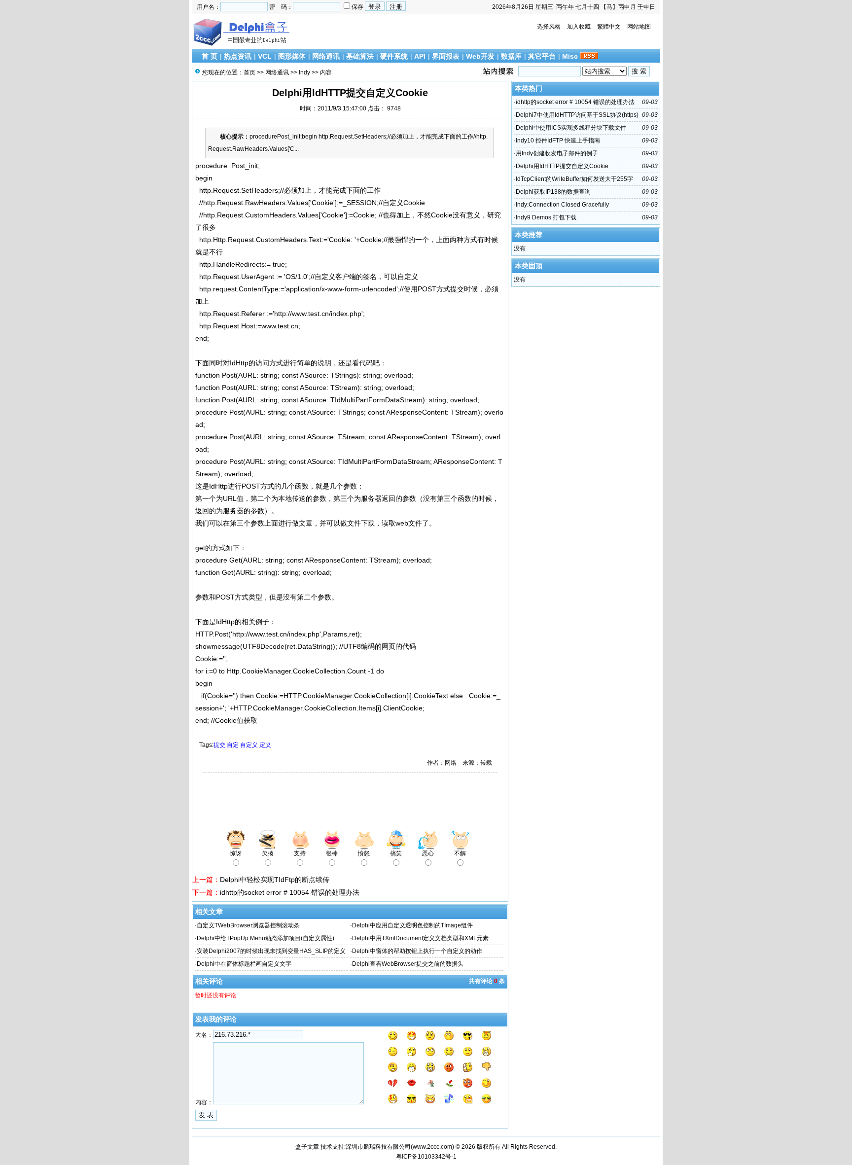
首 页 (209, 56)
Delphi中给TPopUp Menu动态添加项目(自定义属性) (265, 938)
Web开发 (480, 56)
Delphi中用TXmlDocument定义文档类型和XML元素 (420, 938)
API (420, 56)
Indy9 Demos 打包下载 (546, 217)
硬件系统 (394, 56)
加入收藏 (579, 26)
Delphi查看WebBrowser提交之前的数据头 (407, 963)
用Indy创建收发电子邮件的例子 (557, 153)
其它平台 (542, 56)
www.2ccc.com (432, 1146)
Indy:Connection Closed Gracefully (562, 204)
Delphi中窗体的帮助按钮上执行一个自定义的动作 (417, 951)
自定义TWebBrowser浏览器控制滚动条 (248, 925)
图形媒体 (292, 56)
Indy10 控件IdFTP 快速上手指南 (558, 140)
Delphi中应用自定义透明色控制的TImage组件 (412, 925)
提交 (219, 744)
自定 (233, 744)
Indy (304, 72)
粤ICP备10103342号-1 (426, 1156)
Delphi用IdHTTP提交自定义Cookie (562, 166)
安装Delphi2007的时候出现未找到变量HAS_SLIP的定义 (271, 951)
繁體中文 (609, 26)
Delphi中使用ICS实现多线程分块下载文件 (571, 127)
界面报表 (446, 56)
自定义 (249, 744)
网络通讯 (326, 56)
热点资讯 (237, 56)
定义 (265, 744)
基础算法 (360, 56)
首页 (249, 72)
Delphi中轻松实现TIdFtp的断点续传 (274, 879)
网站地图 (639, 26)
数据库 (511, 56)
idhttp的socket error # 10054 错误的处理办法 (289, 892)
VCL (265, 56)
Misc (570, 56)
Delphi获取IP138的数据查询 (553, 191)
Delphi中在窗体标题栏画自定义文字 (244, 963)
